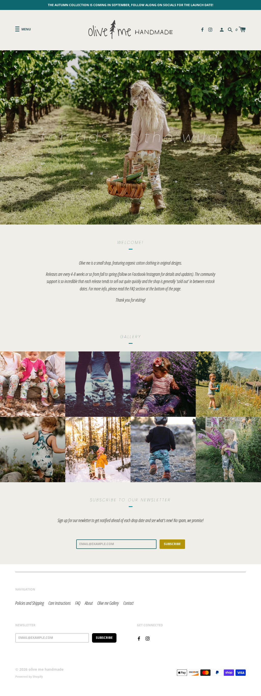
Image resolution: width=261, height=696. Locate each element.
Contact (128, 603)
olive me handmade (46, 669)
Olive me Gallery (108, 603)
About (89, 603)
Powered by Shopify (29, 676)
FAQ (77, 603)
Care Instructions (59, 603)
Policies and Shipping (29, 603)
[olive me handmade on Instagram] (210, 29)
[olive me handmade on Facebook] (202, 29)
